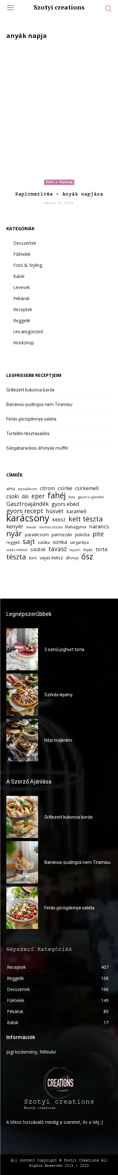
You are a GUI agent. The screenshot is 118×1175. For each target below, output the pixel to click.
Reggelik (21, 320)
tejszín (75, 549)
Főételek (22, 254)
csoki (12, 496)
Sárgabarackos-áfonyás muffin (37, 448)
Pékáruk (21, 298)
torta (101, 549)
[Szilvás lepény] (22, 695)
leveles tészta (50, 527)
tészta (16, 556)
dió (25, 496)
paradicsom (37, 535)
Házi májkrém (58, 740)
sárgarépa (79, 542)
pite (98, 534)
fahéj (57, 495)
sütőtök (38, 549)
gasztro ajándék (91, 497)
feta (72, 497)
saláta (44, 542)
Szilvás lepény (58, 694)
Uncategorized (28, 332)
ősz (87, 556)
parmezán (62, 535)
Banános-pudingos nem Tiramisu (39, 404)
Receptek (22, 309)
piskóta (82, 535)
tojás (88, 549)
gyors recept (24, 511)
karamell (76, 511)
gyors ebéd (65, 504)
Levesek (21, 287)
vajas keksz (51, 558)
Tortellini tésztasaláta (27, 433)
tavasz (57, 549)
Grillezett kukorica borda (30, 389)
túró (33, 558)
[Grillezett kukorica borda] (22, 817)
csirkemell (86, 488)
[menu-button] (10, 8)
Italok (19, 276)
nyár (14, 533)
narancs (99, 526)
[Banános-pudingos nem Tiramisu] (22, 862)
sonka (60, 541)
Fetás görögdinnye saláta (31, 418)
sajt (29, 541)
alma (10, 488)
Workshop (23, 343)
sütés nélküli (16, 549)
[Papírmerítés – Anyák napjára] (59, 114)
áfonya (72, 558)
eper (38, 496)
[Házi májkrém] (22, 740)
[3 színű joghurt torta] (22, 649)
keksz (59, 519)
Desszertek (24, 243)
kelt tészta (86, 518)
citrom (47, 488)
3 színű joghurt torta (64, 649)
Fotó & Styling (59, 182)
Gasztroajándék (27, 504)
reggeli (13, 542)
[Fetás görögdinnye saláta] (22, 908)
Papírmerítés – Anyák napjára (59, 194)
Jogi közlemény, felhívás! (31, 1052)
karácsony (27, 518)
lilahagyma (75, 527)
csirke (65, 488)
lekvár (31, 527)
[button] (108, 8)
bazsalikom (27, 488)
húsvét (55, 511)
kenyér (14, 526)
